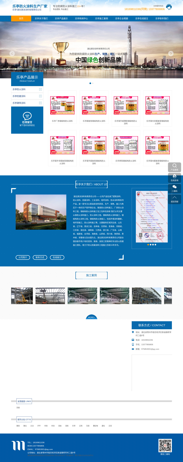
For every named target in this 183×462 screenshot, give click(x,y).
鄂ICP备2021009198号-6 (84, 455)
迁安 (110, 426)
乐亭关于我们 (41, 18)
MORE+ (91, 317)
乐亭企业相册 (121, 18)
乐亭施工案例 (101, 18)
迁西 (80, 426)
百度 (18, 408)
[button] (90, 83)
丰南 (46, 426)
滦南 (66, 426)
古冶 (32, 426)
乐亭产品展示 (61, 18)
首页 (21, 18)
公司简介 (22, 257)
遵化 (103, 426)
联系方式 (40, 257)
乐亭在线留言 (141, 18)
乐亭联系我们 (161, 18)
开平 (39, 426)
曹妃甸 (95, 426)
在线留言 (57, 257)
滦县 (59, 426)
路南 (18, 426)
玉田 (87, 426)
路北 (25, 426)
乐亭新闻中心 (81, 18)
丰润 (53, 426)
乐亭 (73, 426)
